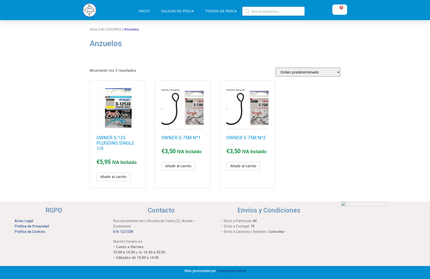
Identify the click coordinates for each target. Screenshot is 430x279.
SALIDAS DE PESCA (177, 11)
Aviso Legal (24, 221)
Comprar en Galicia (231, 271)
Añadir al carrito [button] (113, 177)
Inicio (144, 11)
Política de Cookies (30, 232)
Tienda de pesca (221, 11)
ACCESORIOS (111, 29)
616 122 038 (123, 232)
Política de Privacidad (32, 226)
